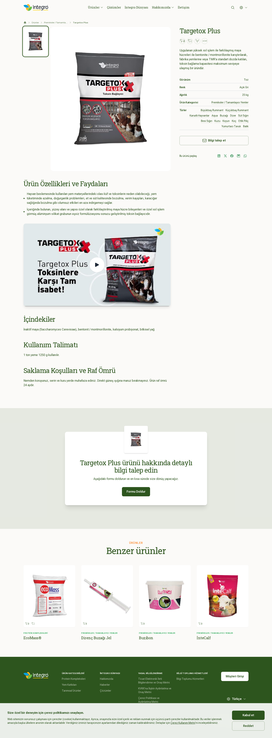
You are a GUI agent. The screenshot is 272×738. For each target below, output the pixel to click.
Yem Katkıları (69, 684)
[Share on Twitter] (225, 156)
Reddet (248, 726)
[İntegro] (35, 675)
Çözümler (114, 7)
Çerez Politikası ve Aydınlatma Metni (148, 700)
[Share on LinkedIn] (219, 156)
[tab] (35, 41)
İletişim (183, 7)
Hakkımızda (161, 7)
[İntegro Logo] (35, 7)
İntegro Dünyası (136, 7)
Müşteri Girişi (235, 676)
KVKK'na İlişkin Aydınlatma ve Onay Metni (154, 690)
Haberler (105, 684)
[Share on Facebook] (232, 156)
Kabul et (248, 715)
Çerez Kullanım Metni (183, 722)
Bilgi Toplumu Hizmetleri (190, 678)
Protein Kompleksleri (73, 678)
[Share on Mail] (238, 156)
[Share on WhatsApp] (245, 156)
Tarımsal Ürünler (71, 690)
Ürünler (94, 7)
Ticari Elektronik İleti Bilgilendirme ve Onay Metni (154, 680)
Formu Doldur (136, 491)
